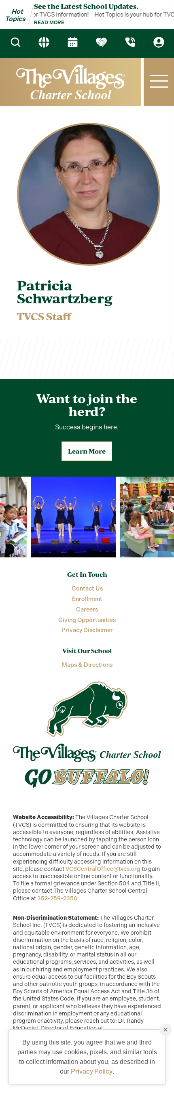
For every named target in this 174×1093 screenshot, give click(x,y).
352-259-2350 (57, 898)
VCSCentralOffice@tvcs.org (103, 869)
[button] (158, 81)
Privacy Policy (91, 1071)
